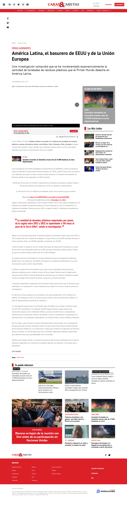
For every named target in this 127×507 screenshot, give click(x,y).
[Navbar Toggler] (5, 5)
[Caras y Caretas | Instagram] (23, 4)
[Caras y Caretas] (21, 456)
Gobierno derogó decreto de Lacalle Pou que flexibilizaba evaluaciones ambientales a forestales (103, 137)
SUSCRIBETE (119, 4)
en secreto (42, 381)
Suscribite (74, 131)
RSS (92, 478)
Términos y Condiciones (17, 488)
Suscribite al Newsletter (97, 468)
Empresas (90, 10)
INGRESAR (108, 4)
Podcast (54, 470)
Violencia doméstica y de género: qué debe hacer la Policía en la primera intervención (74, 420)
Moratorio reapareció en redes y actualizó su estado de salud (76, 444)
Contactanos (94, 473)
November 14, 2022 (59, 200)
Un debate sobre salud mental (101, 372)
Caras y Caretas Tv (103, 10)
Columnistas (30, 10)
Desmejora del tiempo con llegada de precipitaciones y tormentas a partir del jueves (101, 445)
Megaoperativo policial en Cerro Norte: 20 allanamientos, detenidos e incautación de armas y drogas (103, 154)
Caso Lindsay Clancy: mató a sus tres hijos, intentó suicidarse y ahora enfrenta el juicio (103, 161)
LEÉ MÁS (25, 157)
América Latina (20, 357)
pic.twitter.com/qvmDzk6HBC (58, 197)
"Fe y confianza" (69, 440)
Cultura (75, 10)
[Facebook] (8, 18)
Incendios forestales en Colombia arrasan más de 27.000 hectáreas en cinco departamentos (48, 160)
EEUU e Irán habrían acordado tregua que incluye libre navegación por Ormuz (76, 387)
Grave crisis (16, 369)
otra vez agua (95, 440)
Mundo (60, 10)
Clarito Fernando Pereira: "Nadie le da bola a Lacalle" (103, 168)
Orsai (67, 10)
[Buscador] (9, 4)
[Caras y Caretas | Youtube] (27, 4)
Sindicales (51, 10)
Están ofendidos (37, 430)
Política (20, 10)
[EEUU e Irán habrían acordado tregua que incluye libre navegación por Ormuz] (77, 383)
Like (82, 10)
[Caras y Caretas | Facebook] (14, 4)
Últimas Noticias (16, 467)
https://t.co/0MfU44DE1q (39, 197)
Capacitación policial (71, 414)
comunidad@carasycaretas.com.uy (25, 493)
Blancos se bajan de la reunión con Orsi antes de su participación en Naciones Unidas (103, 145)
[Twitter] (8, 23)
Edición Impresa (56, 474)
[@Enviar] (8, 27)
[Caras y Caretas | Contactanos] (113, 455)
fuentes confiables (71, 381)
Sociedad (41, 10)
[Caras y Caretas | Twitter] (18, 4)
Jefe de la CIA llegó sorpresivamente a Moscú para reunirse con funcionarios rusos (48, 388)
